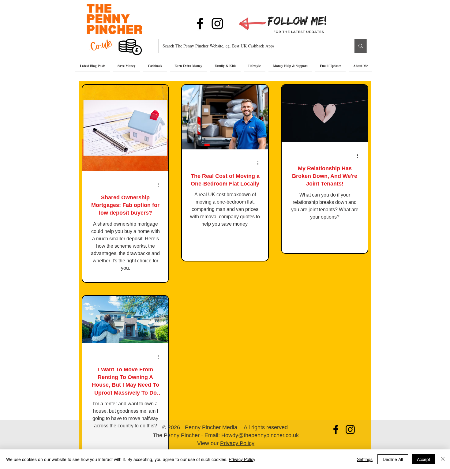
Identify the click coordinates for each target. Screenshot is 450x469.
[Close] (442, 459)
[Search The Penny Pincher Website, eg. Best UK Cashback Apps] (360, 46)
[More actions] (160, 184)
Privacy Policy (237, 443)
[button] (126, 66)
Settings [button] (365, 459)
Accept (423, 459)
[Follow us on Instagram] (217, 23)
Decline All (393, 459)
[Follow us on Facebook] (200, 23)
